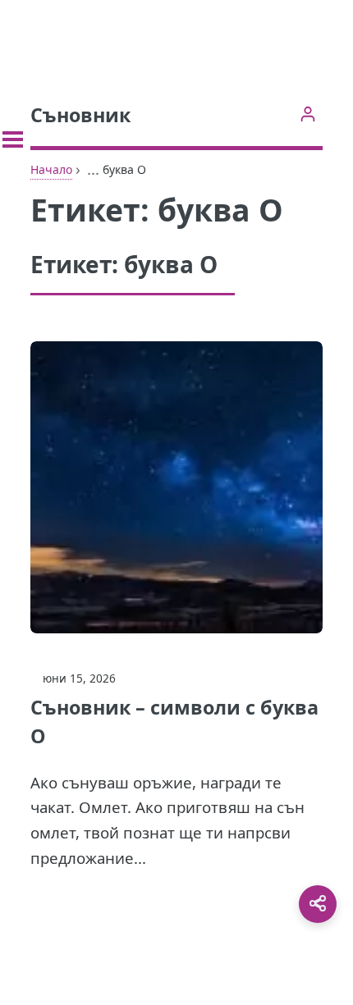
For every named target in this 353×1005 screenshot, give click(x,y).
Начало (51, 169)
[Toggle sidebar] (12, 139)
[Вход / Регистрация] (307, 113)
